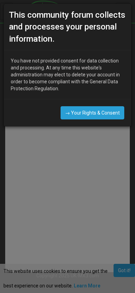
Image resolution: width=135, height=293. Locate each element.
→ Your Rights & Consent (92, 113)
